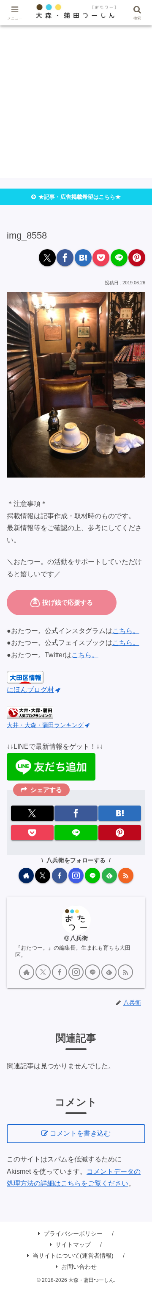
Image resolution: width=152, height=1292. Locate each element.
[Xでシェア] (47, 257)
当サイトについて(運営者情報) (73, 1255)
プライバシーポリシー (73, 1233)
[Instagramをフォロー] (76, 875)
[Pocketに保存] (100, 257)
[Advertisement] (76, 101)
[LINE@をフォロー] (92, 875)
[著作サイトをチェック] (26, 875)
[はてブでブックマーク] (83, 257)
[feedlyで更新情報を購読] (109, 875)
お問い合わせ (79, 1266)
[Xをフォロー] (42, 875)
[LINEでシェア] (119, 257)
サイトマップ (73, 1244)
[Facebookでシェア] (65, 257)
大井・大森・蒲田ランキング (45, 725)
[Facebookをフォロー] (59, 875)
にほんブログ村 (30, 689)
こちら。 (125, 630)
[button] (136, 1118)
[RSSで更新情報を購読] (125, 875)
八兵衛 (79, 938)
